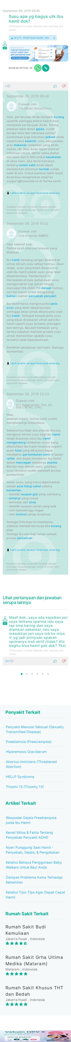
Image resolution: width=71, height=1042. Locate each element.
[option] (35, 639)
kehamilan (14, 490)
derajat (46, 288)
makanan (20, 145)
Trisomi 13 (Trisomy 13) (25, 787)
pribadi (51, 137)
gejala (40, 129)
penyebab (36, 296)
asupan (26, 494)
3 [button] (32, 674)
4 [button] (37, 674)
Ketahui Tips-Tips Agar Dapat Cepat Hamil (35, 894)
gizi (35, 494)
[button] (35, 86)
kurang (59, 117)
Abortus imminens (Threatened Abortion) (31, 764)
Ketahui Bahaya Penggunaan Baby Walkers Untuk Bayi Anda (34, 864)
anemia (52, 462)
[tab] (35, 328)
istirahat (15, 498)
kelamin (30, 141)
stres (32, 502)
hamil (16, 260)
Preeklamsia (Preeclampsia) (29, 742)
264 (7, 661)
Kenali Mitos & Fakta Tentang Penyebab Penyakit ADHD (29, 835)
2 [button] (27, 674)
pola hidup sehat (29, 486)
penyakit (50, 296)
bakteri (12, 296)
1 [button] (22, 674)
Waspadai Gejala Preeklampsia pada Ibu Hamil (31, 820)
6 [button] (48, 674)
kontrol (21, 514)
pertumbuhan (32, 454)
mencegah (23, 462)
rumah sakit (27, 165)
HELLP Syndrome (20, 777)
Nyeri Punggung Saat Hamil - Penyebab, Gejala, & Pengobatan (32, 850)
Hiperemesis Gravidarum (26, 752)
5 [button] (43, 674)
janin (46, 454)
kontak (44, 169)
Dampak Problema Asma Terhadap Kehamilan (34, 879)
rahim (11, 458)
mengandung (16, 442)
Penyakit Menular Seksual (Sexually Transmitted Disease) (35, 729)
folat (18, 450)
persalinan (24, 538)
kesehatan (53, 157)
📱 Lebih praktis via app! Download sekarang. (33, 192)
